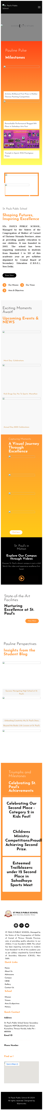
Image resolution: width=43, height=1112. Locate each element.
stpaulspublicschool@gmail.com (17, 1040)
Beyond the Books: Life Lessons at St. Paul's (21, 726)
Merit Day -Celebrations (14, 361)
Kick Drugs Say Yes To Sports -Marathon (20, 394)
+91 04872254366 (11, 1050)
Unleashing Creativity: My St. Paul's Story (22, 721)
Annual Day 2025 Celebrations (16, 427)
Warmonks (21, 1103)
